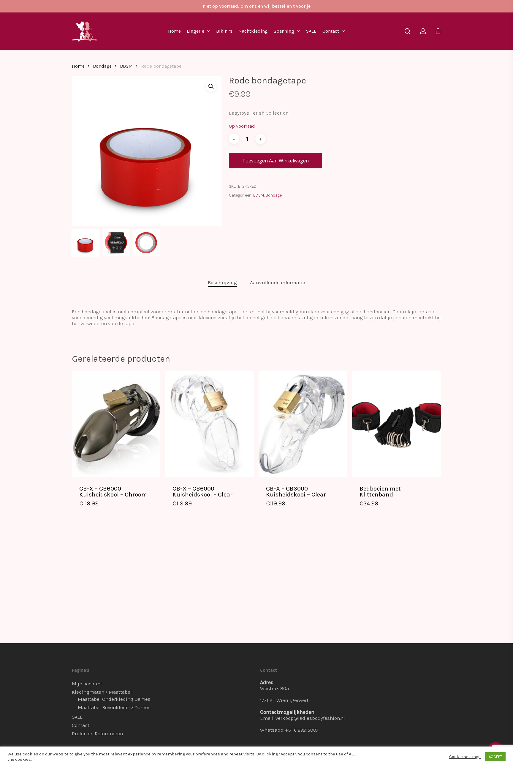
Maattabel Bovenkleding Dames (114, 707)
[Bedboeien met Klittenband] (396, 424)
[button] (211, 86)
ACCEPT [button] (495, 757)
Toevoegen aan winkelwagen (275, 160)
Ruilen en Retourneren (97, 733)
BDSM (126, 66)
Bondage (102, 66)
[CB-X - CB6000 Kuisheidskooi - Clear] (209, 424)
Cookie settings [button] (465, 756)
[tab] (222, 282)
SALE (77, 717)
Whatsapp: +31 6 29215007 (289, 730)
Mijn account (87, 684)
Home (78, 66)
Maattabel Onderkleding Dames (114, 699)
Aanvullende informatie (277, 282)
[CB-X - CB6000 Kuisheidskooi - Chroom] (116, 424)
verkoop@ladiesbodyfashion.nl (310, 718)
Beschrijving (222, 282)
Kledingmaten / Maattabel (102, 692)
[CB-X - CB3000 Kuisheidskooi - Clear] (303, 424)
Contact (80, 725)
